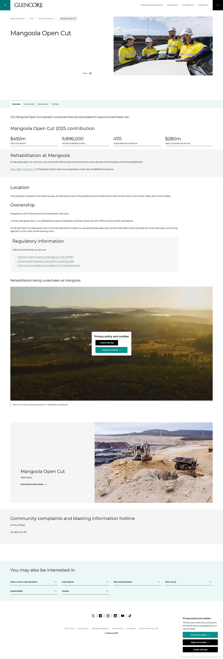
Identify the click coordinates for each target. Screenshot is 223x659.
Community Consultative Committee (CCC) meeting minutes (49, 265)
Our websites (188, 5)
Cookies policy (117, 628)
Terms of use (70, 628)
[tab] (16, 104)
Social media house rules (148, 628)
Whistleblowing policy (100, 628)
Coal (31, 19)
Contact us (203, 5)
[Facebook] (100, 616)
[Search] (218, 5)
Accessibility (131, 628)
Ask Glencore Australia (152, 5)
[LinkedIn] (115, 616)
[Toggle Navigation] (5, 5)
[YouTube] (123, 616)
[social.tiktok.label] (130, 616)
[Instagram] (108, 616)
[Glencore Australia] (28, 5)
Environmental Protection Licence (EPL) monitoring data (46, 261)
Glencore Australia (17, 19)
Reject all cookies (199, 642)
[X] (93, 616)
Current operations (46, 19)
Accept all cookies (110, 350)
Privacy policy (83, 628)
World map (172, 5)
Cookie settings (107, 343)
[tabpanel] (111, 255)
